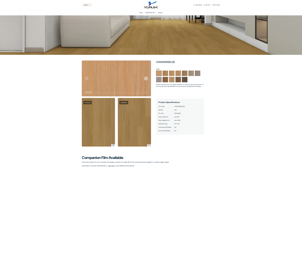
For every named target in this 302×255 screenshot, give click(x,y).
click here (111, 166)
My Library (217, 5)
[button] (207, 5)
